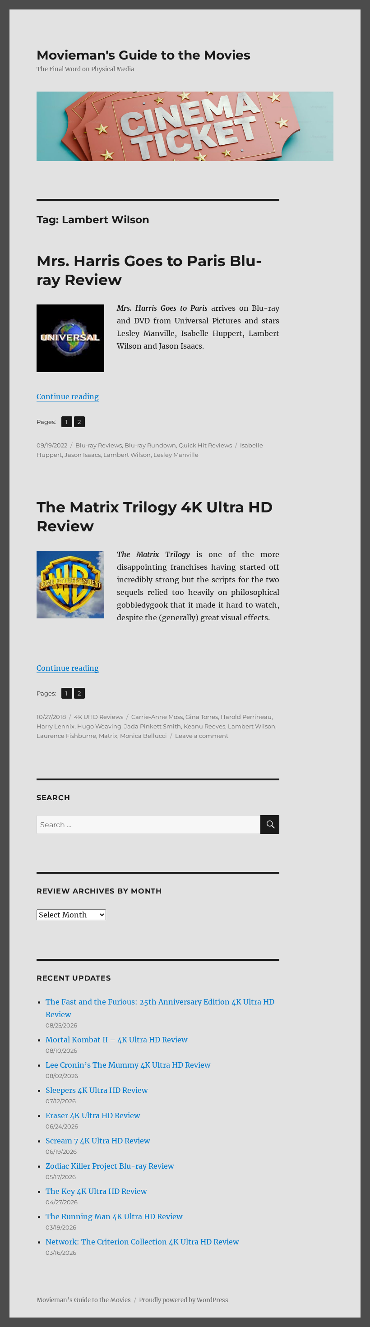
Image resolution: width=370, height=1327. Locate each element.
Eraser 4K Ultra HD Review (93, 1115)
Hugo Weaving (99, 726)
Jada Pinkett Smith (152, 726)
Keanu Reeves (204, 726)
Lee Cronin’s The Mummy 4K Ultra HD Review (128, 1064)
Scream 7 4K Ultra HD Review (98, 1140)
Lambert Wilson (127, 454)
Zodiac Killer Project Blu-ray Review (110, 1165)
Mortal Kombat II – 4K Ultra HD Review (116, 1039)
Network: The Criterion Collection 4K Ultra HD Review (142, 1241)
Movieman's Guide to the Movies (143, 55)
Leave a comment (201, 735)
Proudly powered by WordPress (183, 1300)
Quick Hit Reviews (205, 445)
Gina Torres (201, 716)
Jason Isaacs (83, 454)
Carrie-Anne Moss (157, 716)
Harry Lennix (55, 726)
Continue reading (68, 396)
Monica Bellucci (143, 735)
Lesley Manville (176, 454)
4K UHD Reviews (98, 716)
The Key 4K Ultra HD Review (96, 1191)
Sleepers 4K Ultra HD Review (97, 1090)
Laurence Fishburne (66, 735)
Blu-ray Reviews (98, 445)
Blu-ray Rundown (150, 445)
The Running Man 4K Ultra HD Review (114, 1216)
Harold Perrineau (246, 716)
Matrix (108, 735)
